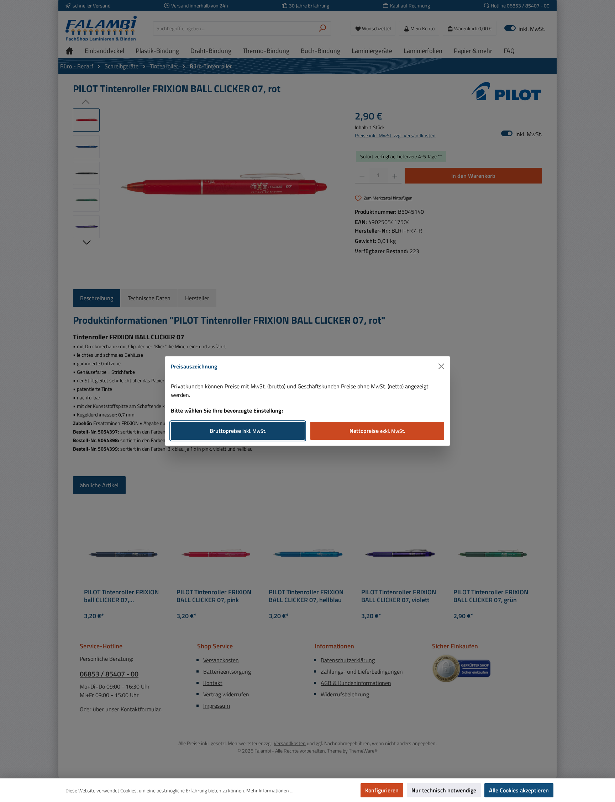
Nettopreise (377, 430)
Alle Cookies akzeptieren (519, 790)
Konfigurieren (382, 790)
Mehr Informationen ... (269, 790)
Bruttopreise (238, 430)
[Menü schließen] (441, 366)
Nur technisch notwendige (443, 790)
